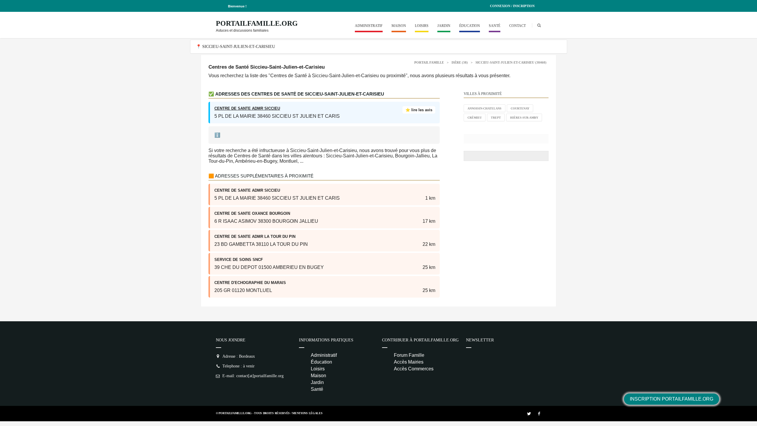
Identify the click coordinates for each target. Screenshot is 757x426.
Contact (517, 26)
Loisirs (421, 26)
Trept (496, 117)
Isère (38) (460, 62)
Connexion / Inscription (512, 6)
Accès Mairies (408, 361)
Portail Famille (429, 62)
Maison (399, 26)
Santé (494, 26)
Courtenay (520, 108)
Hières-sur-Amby (524, 117)
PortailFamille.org (257, 23)
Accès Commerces (414, 368)
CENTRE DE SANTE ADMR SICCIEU (247, 108)
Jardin (443, 26)
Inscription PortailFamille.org (671, 398)
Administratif (369, 26)
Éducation (469, 26)
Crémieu (475, 117)
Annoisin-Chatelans (485, 108)
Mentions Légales (307, 413)
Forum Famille (409, 355)
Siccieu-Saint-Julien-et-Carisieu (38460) (510, 62)
